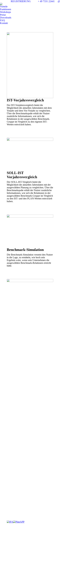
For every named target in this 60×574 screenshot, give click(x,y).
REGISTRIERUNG (21, 1)
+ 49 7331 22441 (46, 1)
